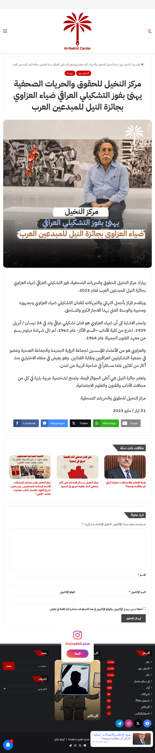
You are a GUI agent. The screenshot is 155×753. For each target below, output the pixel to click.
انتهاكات (145, 694)
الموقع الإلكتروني (67, 592)
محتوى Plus (143, 700)
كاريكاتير (145, 707)
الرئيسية (137, 64)
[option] (77, 690)
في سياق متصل (142, 681)
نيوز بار (70, 73)
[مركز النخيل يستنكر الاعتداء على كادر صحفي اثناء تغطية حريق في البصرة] (77, 467)
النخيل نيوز (125, 64)
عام (148, 662)
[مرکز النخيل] (77, 31)
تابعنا (78, 653)
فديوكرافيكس (142, 713)
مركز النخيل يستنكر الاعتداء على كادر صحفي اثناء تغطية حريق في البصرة (78, 484)
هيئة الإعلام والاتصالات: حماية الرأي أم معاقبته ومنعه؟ (126, 484)
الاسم (142, 575)
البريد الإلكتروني (137, 592)
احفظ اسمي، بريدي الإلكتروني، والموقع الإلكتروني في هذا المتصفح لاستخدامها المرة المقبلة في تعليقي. (95, 609)
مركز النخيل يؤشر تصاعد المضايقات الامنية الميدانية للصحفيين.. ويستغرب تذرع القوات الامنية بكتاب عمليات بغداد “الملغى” (30, 488)
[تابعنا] (77, 637)
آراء (148, 688)
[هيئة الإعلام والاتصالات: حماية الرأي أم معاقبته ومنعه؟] (125, 467)
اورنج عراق (59, 739)
